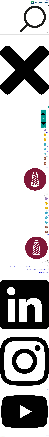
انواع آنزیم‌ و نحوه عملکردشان (44, 272)
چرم (47, 167)
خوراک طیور (47, 210)
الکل (48, 229)
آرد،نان (47, 156)
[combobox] (24, 34)
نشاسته (47, 165)
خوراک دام (46, 137)
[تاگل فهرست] (48, 107)
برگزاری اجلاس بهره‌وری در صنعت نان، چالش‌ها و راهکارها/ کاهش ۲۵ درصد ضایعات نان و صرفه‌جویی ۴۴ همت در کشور (29, 266)
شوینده (47, 132)
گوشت (47, 151)
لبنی (47, 146)
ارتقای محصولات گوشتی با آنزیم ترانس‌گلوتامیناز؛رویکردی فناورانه (38, 269)
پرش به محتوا (47, 0)
